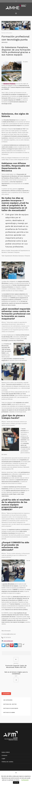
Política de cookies (7, 761)
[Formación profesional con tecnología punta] (16, 25)
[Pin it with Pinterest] (12, 645)
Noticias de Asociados (7, 33)
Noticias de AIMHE (9, 712)
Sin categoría (7, 700)
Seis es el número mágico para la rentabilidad (16, 672)
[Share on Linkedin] (16, 645)
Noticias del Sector (10, 704)
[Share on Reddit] (7, 645)
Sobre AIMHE (6, 752)
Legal (3, 758)
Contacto (4, 755)
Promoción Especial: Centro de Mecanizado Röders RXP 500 (16, 666)
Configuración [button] (25, 780)
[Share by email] (20, 645)
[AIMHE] (16, 7)
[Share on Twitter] (3, 645)
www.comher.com (8, 641)
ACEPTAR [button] (16, 782)
